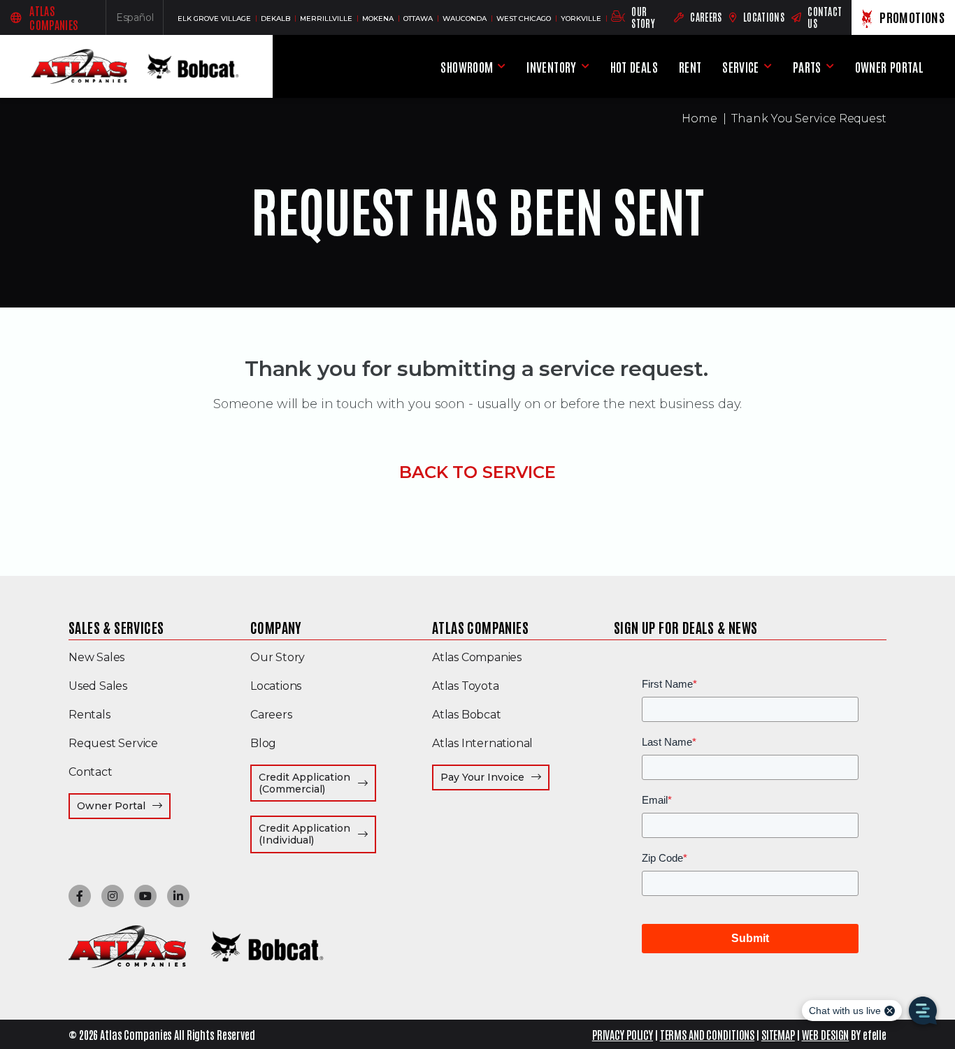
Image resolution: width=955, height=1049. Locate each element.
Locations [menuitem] (275, 686)
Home (699, 118)
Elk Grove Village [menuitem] (215, 18)
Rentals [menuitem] (89, 714)
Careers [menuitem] (271, 714)
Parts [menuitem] (807, 67)
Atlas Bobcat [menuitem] (466, 714)
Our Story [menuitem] (277, 657)
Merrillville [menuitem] (327, 18)
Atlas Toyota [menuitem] (465, 686)
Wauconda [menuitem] (466, 18)
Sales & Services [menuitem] (116, 627)
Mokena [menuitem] (379, 18)
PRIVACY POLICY (622, 1034)
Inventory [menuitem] (551, 67)
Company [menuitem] (276, 627)
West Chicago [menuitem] (524, 18)
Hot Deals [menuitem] (634, 67)
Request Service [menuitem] (113, 743)
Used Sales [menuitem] (98, 686)
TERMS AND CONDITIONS (707, 1034)
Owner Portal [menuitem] (889, 69)
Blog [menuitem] (263, 743)
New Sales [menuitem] (96, 657)
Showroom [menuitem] (466, 67)
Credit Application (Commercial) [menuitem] (317, 783)
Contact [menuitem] (91, 772)
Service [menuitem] (740, 67)
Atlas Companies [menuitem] (480, 627)
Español (140, 20)
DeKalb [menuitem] (276, 18)
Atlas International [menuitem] (482, 743)
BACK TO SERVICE (477, 472)
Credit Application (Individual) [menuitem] (317, 834)
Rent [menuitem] (690, 67)
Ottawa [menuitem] (419, 18)
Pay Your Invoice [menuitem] (495, 776)
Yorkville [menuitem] (582, 18)
